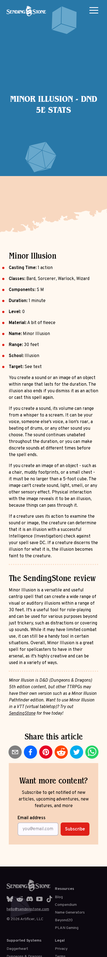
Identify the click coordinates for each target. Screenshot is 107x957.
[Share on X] (76, 752)
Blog (59, 897)
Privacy (61, 949)
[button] (93, 10)
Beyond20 (64, 920)
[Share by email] (15, 752)
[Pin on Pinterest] (45, 752)
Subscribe (75, 829)
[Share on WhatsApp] (91, 752)
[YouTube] (39, 899)
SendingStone (22, 713)
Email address (32, 818)
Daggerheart (17, 949)
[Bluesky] (10, 899)
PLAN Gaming (66, 928)
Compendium (66, 905)
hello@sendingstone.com (28, 909)
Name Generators (70, 912)
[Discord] (29, 899)
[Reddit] (19, 899)
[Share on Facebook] (30, 752)
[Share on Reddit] (61, 752)
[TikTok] (49, 899)
